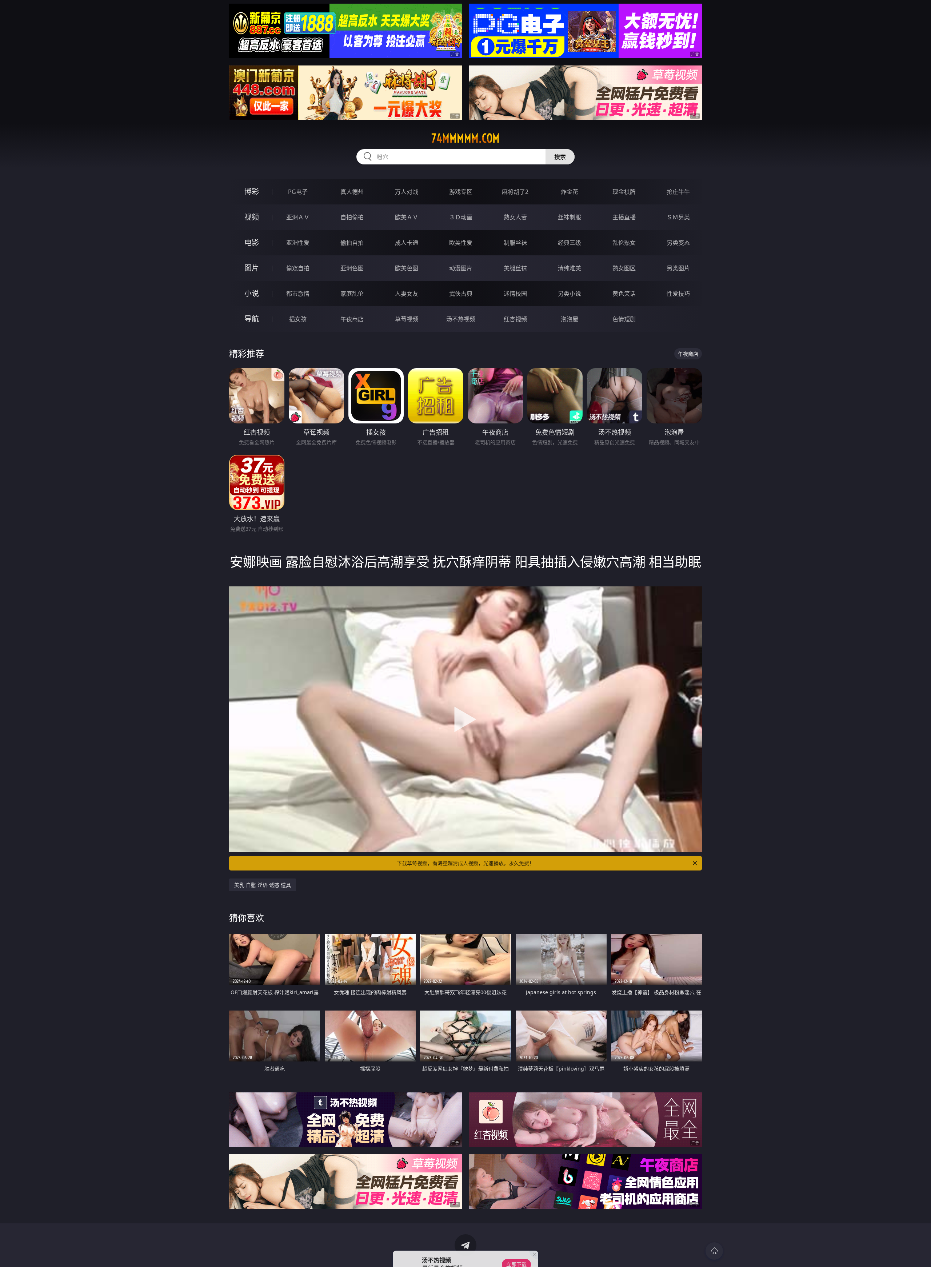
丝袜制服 (569, 217)
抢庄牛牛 (678, 192)
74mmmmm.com (465, 138)
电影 (251, 242)
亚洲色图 (352, 268)
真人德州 (352, 192)
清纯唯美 (569, 268)
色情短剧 (624, 319)
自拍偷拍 (352, 217)
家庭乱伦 (352, 294)
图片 (251, 268)
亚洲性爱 (297, 243)
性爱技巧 (678, 294)
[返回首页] (714, 1251)
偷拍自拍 (352, 243)
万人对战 (406, 192)
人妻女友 (406, 294)
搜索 (560, 157)
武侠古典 (460, 294)
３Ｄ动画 (460, 217)
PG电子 (298, 192)
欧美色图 (406, 268)
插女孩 (298, 319)
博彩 (251, 191)
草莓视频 (406, 319)
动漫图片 (460, 268)
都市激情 (297, 294)
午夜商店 (352, 319)
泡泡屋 (569, 319)
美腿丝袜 (515, 268)
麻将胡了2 (515, 192)
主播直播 (624, 217)
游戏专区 (460, 192)
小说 (251, 293)
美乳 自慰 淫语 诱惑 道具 (262, 884)
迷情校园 (515, 294)
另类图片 (678, 268)
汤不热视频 (460, 319)
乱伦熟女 (624, 243)
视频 (251, 217)
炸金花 (569, 192)
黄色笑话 (624, 294)
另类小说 (569, 294)
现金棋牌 (624, 192)
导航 (251, 319)
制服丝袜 (515, 243)
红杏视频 (515, 319)
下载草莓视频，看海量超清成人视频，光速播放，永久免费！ (465, 863)
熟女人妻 (515, 217)
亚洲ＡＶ (297, 217)
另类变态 (678, 243)
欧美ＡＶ (406, 217)
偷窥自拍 (297, 268)
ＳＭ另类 (678, 217)
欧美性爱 (460, 243)
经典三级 (569, 243)
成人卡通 (406, 243)
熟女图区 (624, 268)
